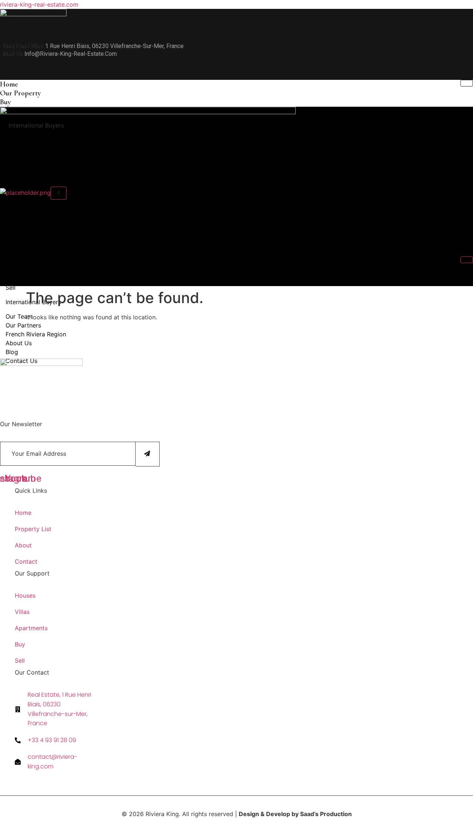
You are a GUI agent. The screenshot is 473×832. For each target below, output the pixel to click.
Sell (11, 287)
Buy (5, 102)
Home (9, 84)
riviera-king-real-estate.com (39, 4)
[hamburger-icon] (466, 83)
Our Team (19, 316)
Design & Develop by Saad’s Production (295, 814)
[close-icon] (2, 74)
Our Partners (23, 325)
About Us (19, 343)
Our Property (20, 93)
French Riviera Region (36, 334)
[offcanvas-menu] (2, 63)
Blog (12, 352)
